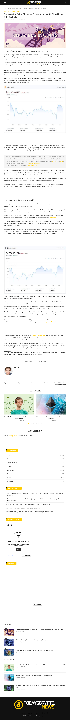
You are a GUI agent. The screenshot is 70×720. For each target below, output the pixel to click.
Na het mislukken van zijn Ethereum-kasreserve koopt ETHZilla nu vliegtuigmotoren (29, 504)
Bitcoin (35, 455)
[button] (6, 409)
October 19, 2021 (32, 166)
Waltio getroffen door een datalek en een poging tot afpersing (23, 508)
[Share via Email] (45, 361)
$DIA (53, 161)
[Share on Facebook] (39, 361)
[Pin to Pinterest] (43, 361)
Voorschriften (35, 481)
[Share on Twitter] (41, 361)
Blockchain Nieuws (35, 462)
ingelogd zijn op (13, 436)
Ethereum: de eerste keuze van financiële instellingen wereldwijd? (34, 675)
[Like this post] (37, 361)
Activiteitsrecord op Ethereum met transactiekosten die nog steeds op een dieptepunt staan (41, 686)
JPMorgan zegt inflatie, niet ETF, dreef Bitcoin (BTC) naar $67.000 (34, 650)
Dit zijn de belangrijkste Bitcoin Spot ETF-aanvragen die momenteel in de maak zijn (39, 629)
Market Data (44, 713)
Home (5, 8)
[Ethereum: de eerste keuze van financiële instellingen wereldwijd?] (51, 404)
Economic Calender (27, 713)
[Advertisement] (35, 138)
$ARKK (57, 161)
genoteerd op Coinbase (52, 322)
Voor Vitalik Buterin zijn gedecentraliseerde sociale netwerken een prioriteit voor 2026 (29, 511)
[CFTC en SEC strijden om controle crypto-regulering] (9, 642)
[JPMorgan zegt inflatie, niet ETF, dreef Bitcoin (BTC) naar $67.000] (9, 652)
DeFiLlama (53, 217)
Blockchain (35, 459)
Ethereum (35, 474)
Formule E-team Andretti (38, 335)
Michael (12, 20)
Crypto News (35, 470)
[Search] (65, 2)
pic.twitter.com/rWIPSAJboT (33, 163)
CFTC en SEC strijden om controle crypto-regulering (31, 640)
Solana (35, 477)
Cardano (35, 466)
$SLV (61, 161)
